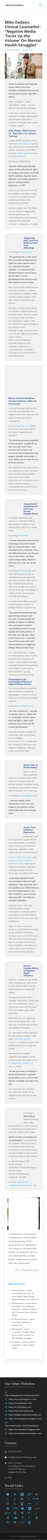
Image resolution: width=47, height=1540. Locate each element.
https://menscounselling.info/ (21, 1411)
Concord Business (28, 1536)
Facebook (29, 1499)
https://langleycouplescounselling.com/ (25, 1415)
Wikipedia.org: (26, 252)
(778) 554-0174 (23, 1182)
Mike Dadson (23, 143)
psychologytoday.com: (29, 795)
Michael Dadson (14, 50)
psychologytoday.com (20, 426)
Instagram (8, 1503)
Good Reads (36, 1513)
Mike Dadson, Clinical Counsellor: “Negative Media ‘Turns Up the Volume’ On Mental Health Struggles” (23, 1334)
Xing (8, 1517)
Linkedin (36, 1494)
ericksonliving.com (27, 571)
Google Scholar (22, 1508)
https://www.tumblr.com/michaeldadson (22, 1425)
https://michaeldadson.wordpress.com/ (25, 1418)
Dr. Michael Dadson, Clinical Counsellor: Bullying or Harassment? (23, 1322)
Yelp (15, 1504)
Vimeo (22, 1517)
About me (29, 1503)
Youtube (15, 1494)
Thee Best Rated (8, 1513)
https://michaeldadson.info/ (20, 1403)
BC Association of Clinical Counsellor (29, 1494)
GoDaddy (8, 1522)
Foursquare (29, 1518)
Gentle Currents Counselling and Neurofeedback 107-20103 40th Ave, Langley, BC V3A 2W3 (21, 1467)
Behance (30, 1508)
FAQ (10, 1477)
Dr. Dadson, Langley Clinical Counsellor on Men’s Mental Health (23, 1345)
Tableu (36, 1503)
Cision (36, 1499)
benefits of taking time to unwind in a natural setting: (23, 1063)
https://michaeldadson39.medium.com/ (25, 1433)
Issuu (8, 1508)
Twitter (8, 1499)
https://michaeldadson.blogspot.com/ (24, 1429)
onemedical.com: (27, 706)
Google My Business (8, 1494)
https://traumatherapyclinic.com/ (22, 1399)
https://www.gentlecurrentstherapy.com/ (22, 1395)
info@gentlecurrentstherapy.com (22, 1185)
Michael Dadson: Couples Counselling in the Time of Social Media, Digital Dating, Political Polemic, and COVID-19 (25, 1295)
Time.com (24, 535)
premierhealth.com (17, 741)
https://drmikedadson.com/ (20, 1407)
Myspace (22, 1513)
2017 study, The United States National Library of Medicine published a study (23, 860)
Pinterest (29, 1513)
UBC (22, 1504)
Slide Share (36, 1518)
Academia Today (15, 1499)
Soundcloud (15, 1517)
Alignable (15, 1513)
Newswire (37, 1508)
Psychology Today (22, 1494)
